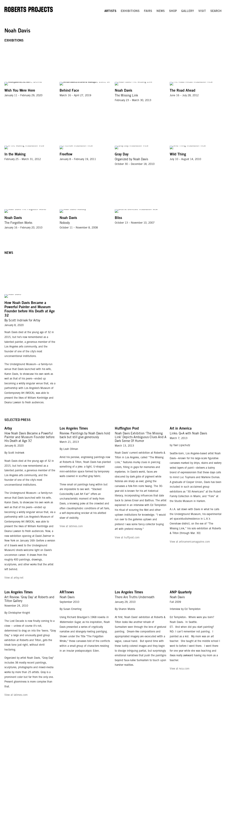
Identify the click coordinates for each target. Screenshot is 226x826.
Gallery (187, 11)
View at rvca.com (179, 669)
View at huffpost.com (127, 537)
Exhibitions (130, 11)
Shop (173, 11)
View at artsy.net (13, 578)
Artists (110, 11)
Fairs (148, 11)
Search (216, 11)
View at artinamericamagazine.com (190, 542)
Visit (202, 11)
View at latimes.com (71, 526)
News (160, 11)
